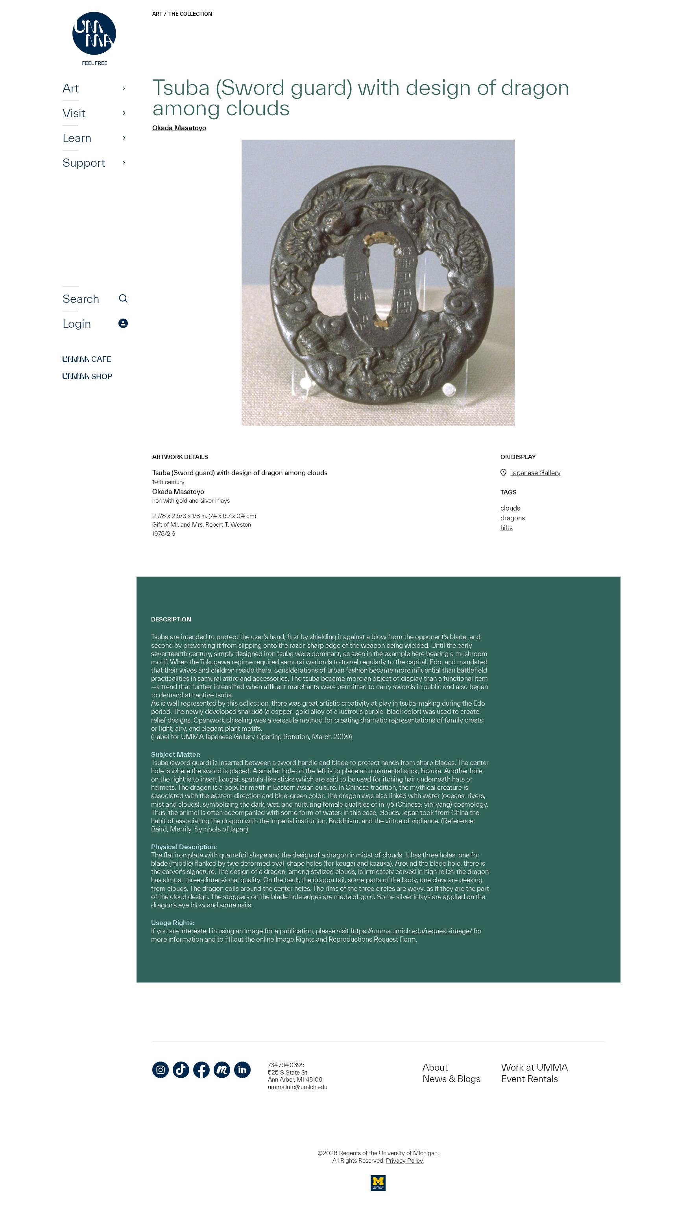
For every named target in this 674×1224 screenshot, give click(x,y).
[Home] (95, 39)
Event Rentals (529, 1078)
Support (84, 162)
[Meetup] (222, 1070)
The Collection (190, 14)
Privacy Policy (404, 1160)
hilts (506, 527)
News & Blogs (451, 1078)
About (435, 1067)
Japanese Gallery (536, 472)
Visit (74, 113)
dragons (512, 518)
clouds (510, 508)
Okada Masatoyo (179, 127)
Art (71, 88)
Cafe (87, 359)
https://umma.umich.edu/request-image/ (411, 931)
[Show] (124, 88)
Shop (88, 376)
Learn (77, 137)
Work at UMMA (534, 1067)
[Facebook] (201, 1070)
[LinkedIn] (242, 1070)
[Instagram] (160, 1070)
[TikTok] (181, 1070)
